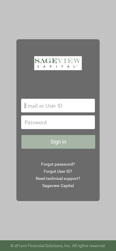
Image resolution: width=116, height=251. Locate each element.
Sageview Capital (58, 185)
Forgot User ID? (58, 171)
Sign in (58, 142)
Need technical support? (58, 178)
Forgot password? (58, 164)
